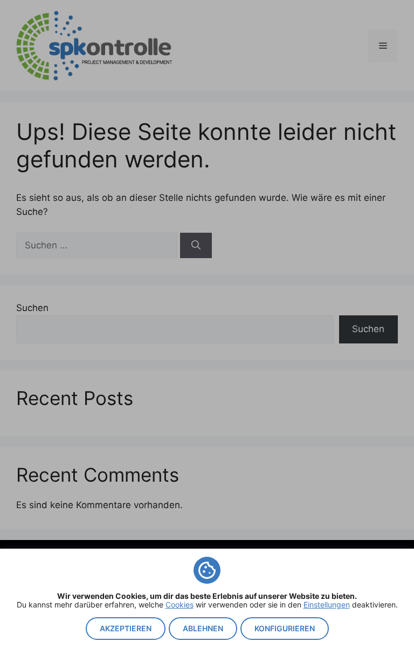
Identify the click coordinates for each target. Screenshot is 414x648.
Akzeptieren (125, 628)
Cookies (179, 604)
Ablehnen (203, 628)
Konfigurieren (284, 628)
